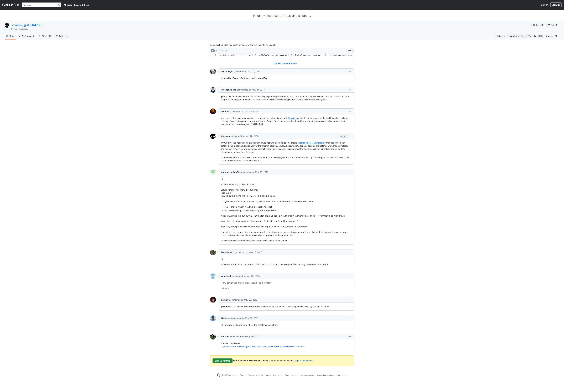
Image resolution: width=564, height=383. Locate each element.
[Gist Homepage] (10, 5)
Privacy (251, 375)
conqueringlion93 (230, 172)
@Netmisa (226, 306)
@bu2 (224, 96)
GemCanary (293, 118)
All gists (68, 5)
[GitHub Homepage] (218, 375)
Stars (46, 36)
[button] (534, 36)
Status (268, 375)
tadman (225, 111)
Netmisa (225, 318)
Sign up (556, 4)
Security (259, 375)
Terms (242, 375)
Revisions (28, 36)
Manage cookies (307, 375)
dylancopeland (228, 89)
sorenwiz (226, 336)
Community (278, 375)
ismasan (16, 25)
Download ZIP (551, 36)
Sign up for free (222, 360)
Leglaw (225, 300)
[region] (282, 55)
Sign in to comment (304, 360)
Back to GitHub (81, 5)
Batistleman (227, 252)
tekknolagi (226, 71)
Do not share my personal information (332, 375)
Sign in (544, 4)
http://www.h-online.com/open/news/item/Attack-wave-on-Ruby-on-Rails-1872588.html (263, 346)
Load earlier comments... (286, 63)
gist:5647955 (33, 25)
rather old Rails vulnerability (312, 142)
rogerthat (226, 276)
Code (12, 36)
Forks (63, 36)
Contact (295, 375)
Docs (287, 375)
